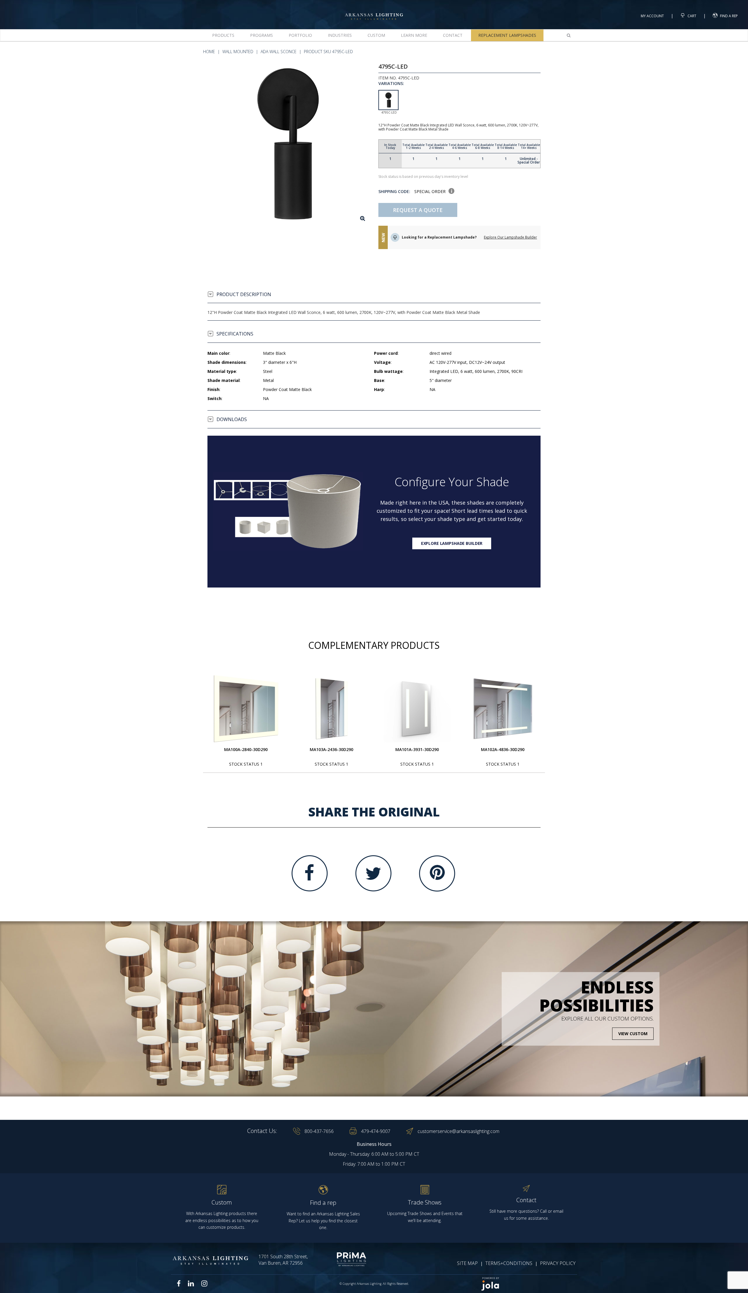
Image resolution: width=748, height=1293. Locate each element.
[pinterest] (437, 873)
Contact (453, 35)
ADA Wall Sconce (279, 51)
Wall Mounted (237, 51)
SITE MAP (467, 1263)
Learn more (414, 35)
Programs (261, 35)
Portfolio (300, 35)
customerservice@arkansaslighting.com (458, 1131)
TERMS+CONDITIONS (508, 1263)
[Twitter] (373, 873)
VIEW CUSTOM (632, 1033)
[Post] (246, 708)
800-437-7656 (319, 1131)
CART (691, 15)
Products (223, 35)
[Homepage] (374, 11)
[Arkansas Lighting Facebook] (179, 1283)
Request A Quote (418, 209)
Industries (340, 35)
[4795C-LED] (288, 144)
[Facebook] (310, 873)
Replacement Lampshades (507, 35)
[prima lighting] (341, 1259)
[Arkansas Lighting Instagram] (204, 1283)
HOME (209, 51)
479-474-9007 (375, 1131)
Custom (376, 35)
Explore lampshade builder (452, 543)
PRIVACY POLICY (558, 1263)
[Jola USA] (526, 1284)
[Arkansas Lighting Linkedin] (191, 1283)
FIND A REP (729, 15)
